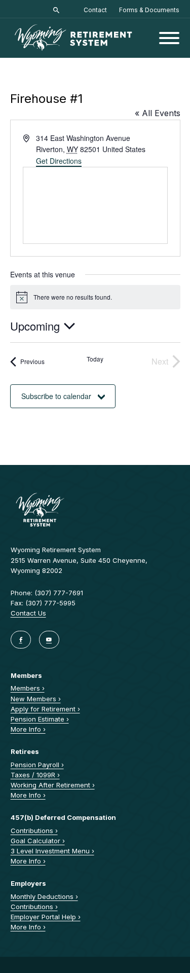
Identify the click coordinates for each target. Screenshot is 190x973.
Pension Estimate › (40, 719)
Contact (95, 10)
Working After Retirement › (53, 785)
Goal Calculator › (38, 841)
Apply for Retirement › (45, 709)
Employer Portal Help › (46, 917)
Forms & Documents (149, 10)
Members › (28, 688)
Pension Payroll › (37, 765)
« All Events (157, 113)
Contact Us (28, 613)
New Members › (36, 699)
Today (95, 359)
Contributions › (34, 830)
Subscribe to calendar (56, 396)
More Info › (28, 729)
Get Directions (59, 161)
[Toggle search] (56, 10)
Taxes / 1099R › (35, 775)
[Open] (169, 38)
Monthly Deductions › (44, 896)
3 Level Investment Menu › (52, 851)
